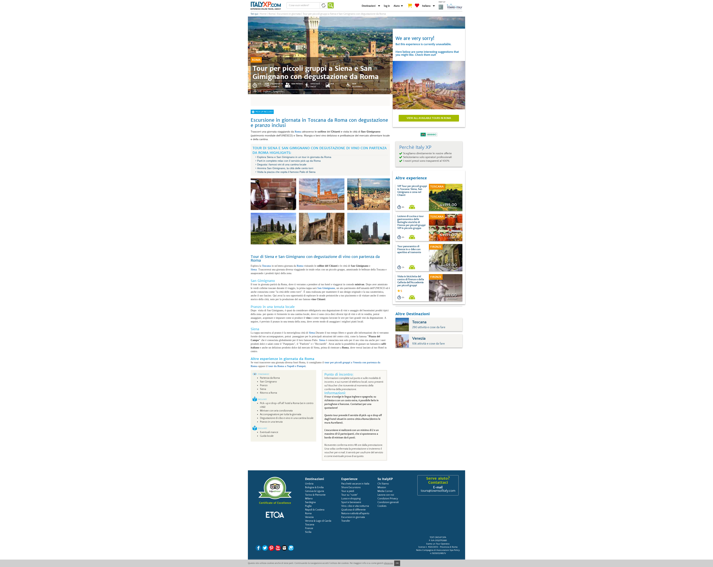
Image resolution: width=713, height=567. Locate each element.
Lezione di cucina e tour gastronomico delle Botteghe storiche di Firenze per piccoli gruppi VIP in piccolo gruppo (411, 222)
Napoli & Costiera (314, 509)
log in (387, 5)
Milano (309, 498)
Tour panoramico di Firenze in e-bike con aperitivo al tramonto (409, 249)
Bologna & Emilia (314, 487)
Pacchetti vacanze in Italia (355, 483)
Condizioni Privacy (387, 498)
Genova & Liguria (314, 491)
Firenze (309, 528)
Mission (381, 487)
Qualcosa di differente (353, 509)
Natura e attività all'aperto (355, 513)
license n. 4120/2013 (428, 547)
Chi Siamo (383, 483)
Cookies (381, 506)
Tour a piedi (347, 491)
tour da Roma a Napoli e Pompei (286, 366)
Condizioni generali (388, 502)
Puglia (308, 506)
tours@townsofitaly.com (438, 491)
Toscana (309, 524)
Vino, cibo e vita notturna (355, 506)
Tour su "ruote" (349, 494)
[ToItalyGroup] (450, 6)
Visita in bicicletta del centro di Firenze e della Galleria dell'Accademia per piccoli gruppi (410, 281)
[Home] (266, 5)
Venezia (309, 517)
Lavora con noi (385, 494)
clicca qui (388, 563)
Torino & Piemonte (315, 494)
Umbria (309, 483)
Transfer (345, 520)
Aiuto (397, 5)
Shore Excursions (351, 487)
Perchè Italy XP (415, 147)
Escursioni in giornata (353, 517)
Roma (308, 513)
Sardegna (310, 502)
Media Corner (385, 491)
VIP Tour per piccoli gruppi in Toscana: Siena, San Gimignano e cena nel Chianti (412, 191)
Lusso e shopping (351, 498)
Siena (254, 269)
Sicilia (308, 532)
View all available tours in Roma (429, 118)
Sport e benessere (351, 502)
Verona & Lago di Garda (318, 520)
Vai (331, 5)
